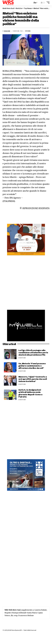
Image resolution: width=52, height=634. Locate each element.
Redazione (7, 31)
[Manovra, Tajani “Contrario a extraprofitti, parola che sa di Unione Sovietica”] (10, 381)
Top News (28, 31)
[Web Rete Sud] (8, 2)
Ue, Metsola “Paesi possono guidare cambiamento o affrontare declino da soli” (32, 365)
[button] (30, 3)
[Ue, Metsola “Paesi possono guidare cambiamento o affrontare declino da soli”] (10, 367)
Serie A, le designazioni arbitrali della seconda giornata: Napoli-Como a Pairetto (30, 393)
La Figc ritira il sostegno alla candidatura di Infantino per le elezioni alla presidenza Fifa (33, 352)
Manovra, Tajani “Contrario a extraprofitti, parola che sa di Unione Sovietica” (32, 379)
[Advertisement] (26, 282)
